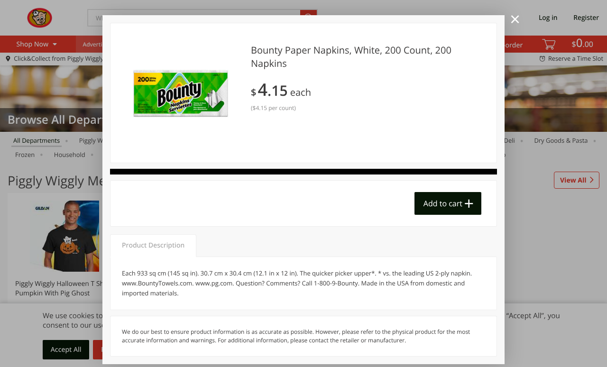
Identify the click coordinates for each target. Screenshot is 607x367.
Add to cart (442, 203)
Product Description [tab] (153, 245)
